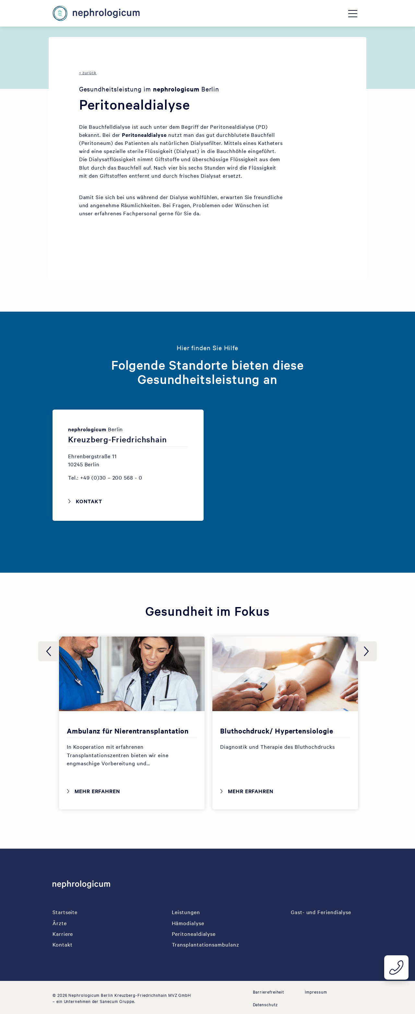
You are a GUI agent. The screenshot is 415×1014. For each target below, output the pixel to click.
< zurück (88, 72)
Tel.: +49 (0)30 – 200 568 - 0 (105, 477)
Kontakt (89, 501)
